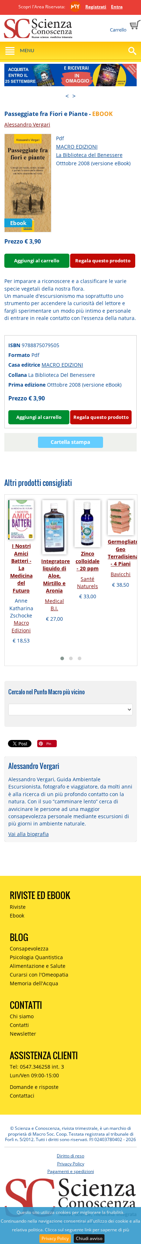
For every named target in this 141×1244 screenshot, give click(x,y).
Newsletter (23, 1033)
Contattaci (22, 1095)
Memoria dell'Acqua (34, 983)
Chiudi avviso (89, 1238)
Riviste (18, 906)
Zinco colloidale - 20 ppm (87, 561)
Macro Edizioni (21, 626)
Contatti (19, 1025)
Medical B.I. (54, 605)
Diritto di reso (70, 1156)
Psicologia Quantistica (36, 957)
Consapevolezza (29, 948)
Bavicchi (121, 574)
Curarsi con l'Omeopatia (39, 974)
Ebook (17, 915)
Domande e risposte (34, 1086)
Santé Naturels (87, 582)
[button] (62, 658)
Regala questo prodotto (103, 260)
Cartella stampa (70, 441)
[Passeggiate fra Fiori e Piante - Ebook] (27, 182)
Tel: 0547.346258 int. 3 (37, 1066)
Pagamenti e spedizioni (70, 1171)
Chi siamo (22, 1016)
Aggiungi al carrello (36, 260)
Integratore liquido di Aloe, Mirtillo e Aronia (55, 576)
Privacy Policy (55, 1238)
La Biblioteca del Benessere (89, 154)
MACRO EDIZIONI (77, 146)
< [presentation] (67, 96)
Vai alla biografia (28, 834)
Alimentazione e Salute (37, 965)
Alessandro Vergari (27, 124)
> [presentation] (74, 96)
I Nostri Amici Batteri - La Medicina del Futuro (21, 568)
